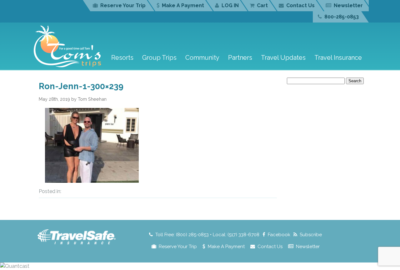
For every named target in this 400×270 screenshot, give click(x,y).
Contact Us (300, 5)
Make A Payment (183, 5)
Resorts (122, 57)
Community (202, 57)
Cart (262, 5)
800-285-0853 (341, 17)
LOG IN (230, 5)
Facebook (279, 234)
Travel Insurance (338, 57)
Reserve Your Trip (123, 5)
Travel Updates (283, 57)
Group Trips (159, 57)
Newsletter (348, 5)
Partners (240, 57)
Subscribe (311, 234)
